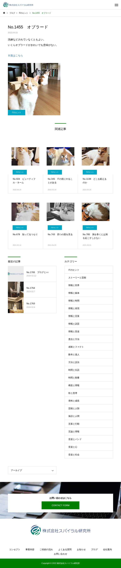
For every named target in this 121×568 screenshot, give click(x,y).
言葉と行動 (73, 424)
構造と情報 (73, 385)
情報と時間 (73, 300)
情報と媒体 (73, 293)
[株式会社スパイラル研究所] (18, 4)
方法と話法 (73, 362)
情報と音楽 (73, 331)
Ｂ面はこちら (15, 55)
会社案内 (107, 549)
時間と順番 (73, 377)
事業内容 (30, 549)
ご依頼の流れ (46, 549)
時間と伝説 (73, 370)
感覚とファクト (76, 347)
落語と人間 (73, 416)
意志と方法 (73, 339)
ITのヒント (16, 112)
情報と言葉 (73, 316)
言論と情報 (73, 431)
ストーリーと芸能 (77, 277)
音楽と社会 (73, 454)
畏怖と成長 (73, 400)
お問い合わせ (60, 554)
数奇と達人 (73, 354)
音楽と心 (72, 447)
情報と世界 (73, 285)
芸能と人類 (73, 408)
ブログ (94, 549)
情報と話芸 (73, 323)
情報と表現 (73, 308)
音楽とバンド (75, 439)
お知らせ (81, 549)
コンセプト (14, 549)
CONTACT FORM (60, 505)
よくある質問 (65, 549)
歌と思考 (72, 393)
